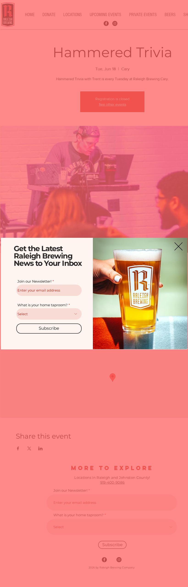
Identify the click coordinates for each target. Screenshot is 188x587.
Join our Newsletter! (34, 281)
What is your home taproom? (42, 305)
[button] (178, 246)
